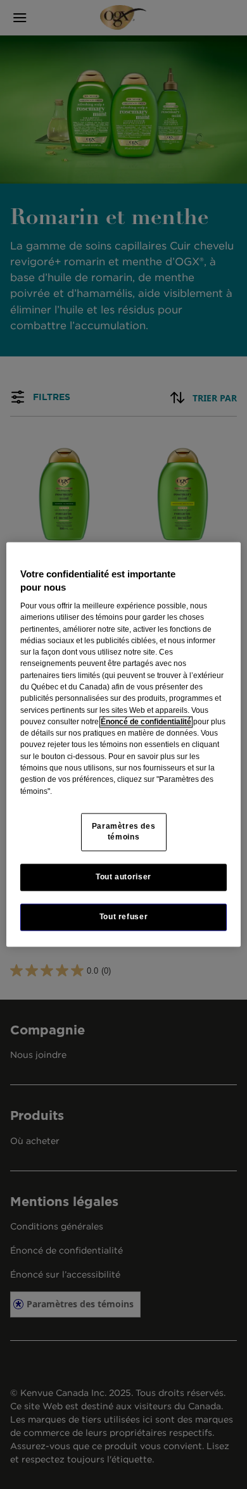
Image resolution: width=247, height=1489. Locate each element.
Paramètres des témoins (124, 831)
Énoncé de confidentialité (146, 721)
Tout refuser (123, 916)
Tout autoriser (123, 876)
